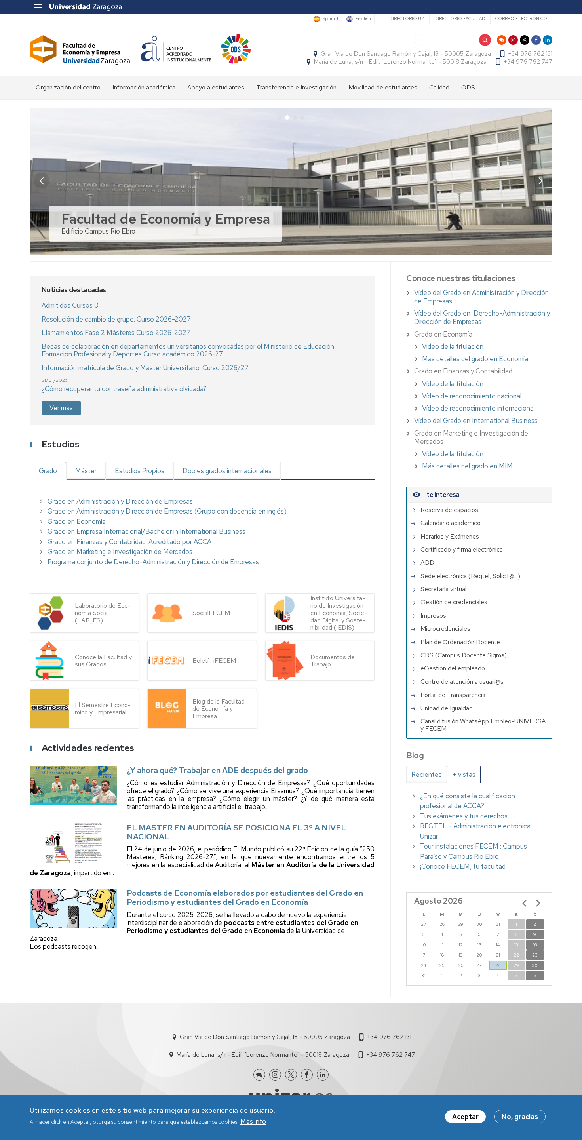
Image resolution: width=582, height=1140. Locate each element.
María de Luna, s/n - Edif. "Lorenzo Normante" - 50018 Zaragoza (400, 62)
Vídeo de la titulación (452, 346)
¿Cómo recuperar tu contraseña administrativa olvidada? (124, 388)
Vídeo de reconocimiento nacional (471, 396)
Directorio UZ (406, 18)
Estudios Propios (139, 470)
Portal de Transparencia (452, 694)
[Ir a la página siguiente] (538, 903)
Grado (48, 470)
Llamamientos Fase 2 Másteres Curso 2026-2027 (116, 332)
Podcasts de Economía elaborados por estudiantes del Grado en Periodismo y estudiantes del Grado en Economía (245, 897)
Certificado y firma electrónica (461, 549)
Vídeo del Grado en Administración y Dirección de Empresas (481, 296)
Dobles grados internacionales (227, 470)
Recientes (426, 774)
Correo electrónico (521, 18)
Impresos (433, 615)
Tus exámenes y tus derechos (464, 816)
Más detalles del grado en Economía (475, 358)
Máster (86, 470)
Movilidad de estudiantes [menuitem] (382, 87)
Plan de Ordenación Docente (460, 642)
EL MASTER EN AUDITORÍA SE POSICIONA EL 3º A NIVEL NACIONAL (236, 832)
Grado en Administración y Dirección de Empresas (120, 501)
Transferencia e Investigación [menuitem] (296, 87)
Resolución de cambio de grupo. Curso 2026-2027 (116, 319)
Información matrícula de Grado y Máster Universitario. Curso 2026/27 (145, 368)
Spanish (331, 19)
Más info (253, 1121)
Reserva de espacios (449, 510)
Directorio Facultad (459, 18)
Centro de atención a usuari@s (462, 681)
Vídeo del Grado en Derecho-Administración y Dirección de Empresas (482, 317)
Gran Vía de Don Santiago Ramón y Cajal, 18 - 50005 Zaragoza (406, 54)
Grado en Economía (77, 521)
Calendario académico (450, 523)
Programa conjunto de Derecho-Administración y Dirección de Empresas (153, 562)
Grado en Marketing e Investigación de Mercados (120, 551)
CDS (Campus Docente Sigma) (463, 655)
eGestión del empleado (452, 668)
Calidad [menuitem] (439, 87)
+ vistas (463, 774)
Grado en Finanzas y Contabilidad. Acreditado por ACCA (129, 541)
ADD (427, 562)
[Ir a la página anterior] (524, 903)
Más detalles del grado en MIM (467, 466)
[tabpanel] (479, 831)
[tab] (426, 774)
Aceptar (465, 1116)
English (363, 19)
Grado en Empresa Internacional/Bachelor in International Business (146, 531)
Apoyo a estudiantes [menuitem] (215, 87)
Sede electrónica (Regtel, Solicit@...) (470, 576)
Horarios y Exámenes (449, 536)
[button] (540, 180)
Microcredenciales (445, 628)
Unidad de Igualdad (446, 708)
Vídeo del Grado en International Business (476, 420)
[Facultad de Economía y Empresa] (80, 50)
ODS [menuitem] (468, 87)
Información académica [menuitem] (143, 87)
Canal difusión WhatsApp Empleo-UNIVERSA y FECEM (483, 725)
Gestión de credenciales (453, 602)
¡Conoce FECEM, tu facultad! (463, 866)
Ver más (61, 407)
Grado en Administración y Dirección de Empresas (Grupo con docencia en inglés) (167, 511)
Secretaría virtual (443, 589)
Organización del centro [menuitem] (68, 87)
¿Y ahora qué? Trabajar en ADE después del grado (217, 770)
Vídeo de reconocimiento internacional (478, 408)
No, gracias (520, 1116)
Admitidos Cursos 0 (70, 305)
